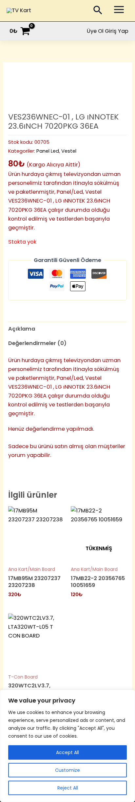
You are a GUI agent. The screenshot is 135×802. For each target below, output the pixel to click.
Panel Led (47, 150)
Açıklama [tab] (21, 329)
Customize (67, 770)
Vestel (68, 150)
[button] (98, 11)
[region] (67, 746)
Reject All (67, 788)
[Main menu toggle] (118, 9)
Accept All (67, 752)
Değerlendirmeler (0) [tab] (37, 343)
